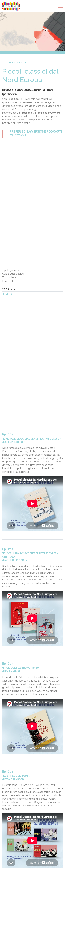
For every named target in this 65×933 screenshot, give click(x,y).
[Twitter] (8, 294)
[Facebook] (4, 294)
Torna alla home (16, 62)
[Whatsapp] (11, 294)
